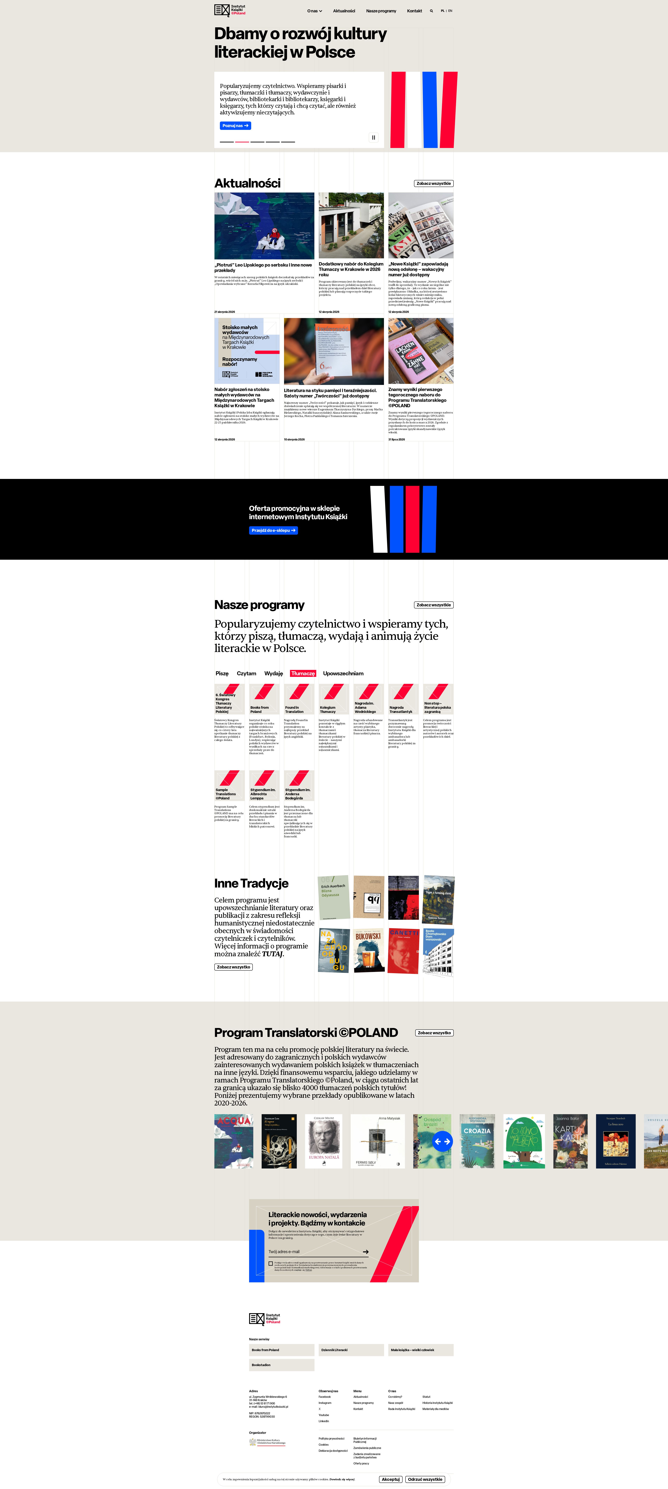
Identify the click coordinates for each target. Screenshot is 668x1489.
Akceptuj (391, 1479)
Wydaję (273, 673)
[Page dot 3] (257, 142)
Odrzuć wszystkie (425, 1479)
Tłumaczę (303, 673)
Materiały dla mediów (436, 1409)
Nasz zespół (395, 1403)
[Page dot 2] (242, 142)
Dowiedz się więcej (341, 1479)
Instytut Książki (229, 10)
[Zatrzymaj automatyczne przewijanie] (374, 137)
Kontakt (358, 1409)
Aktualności (360, 1396)
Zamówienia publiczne (367, 1448)
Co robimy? (395, 1396)
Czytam (246, 673)
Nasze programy (363, 1403)
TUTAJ (272, 954)
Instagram (325, 1403)
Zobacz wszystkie (434, 183)
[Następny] (448, 1141)
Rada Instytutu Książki (401, 1409)
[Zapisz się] (365, 1252)
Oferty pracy (361, 1463)
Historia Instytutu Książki (438, 1403)
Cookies (324, 1444)
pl (442, 11)
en (450, 11)
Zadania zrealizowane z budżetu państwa (366, 1455)
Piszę (222, 673)
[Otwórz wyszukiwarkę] (431, 11)
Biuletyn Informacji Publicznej (365, 1440)
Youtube (324, 1415)
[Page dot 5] (288, 142)
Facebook (325, 1396)
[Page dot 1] (227, 142)
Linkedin (324, 1421)
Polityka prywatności (331, 1438)
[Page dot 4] (273, 142)
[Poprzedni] (437, 1141)
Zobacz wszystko (233, 967)
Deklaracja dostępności (333, 1450)
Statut (426, 1396)
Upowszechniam (343, 673)
